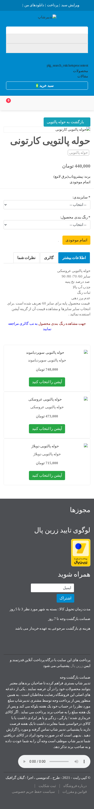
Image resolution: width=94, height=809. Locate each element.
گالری (49, 258)
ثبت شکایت (47, 786)
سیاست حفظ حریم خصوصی (33, 792)
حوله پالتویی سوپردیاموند (47, 360)
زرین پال (76, 666)
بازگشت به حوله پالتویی (66, 122)
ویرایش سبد (70, 5)
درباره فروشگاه (75, 786)
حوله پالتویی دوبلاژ (47, 454)
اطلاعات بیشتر (74, 258)
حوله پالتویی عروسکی (47, 407)
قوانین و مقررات (74, 792)
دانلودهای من (34, 5)
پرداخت (52, 5)
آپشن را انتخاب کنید (47, 382)
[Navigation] (84, 103)
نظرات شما (26, 258)
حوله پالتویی (78, 153)
